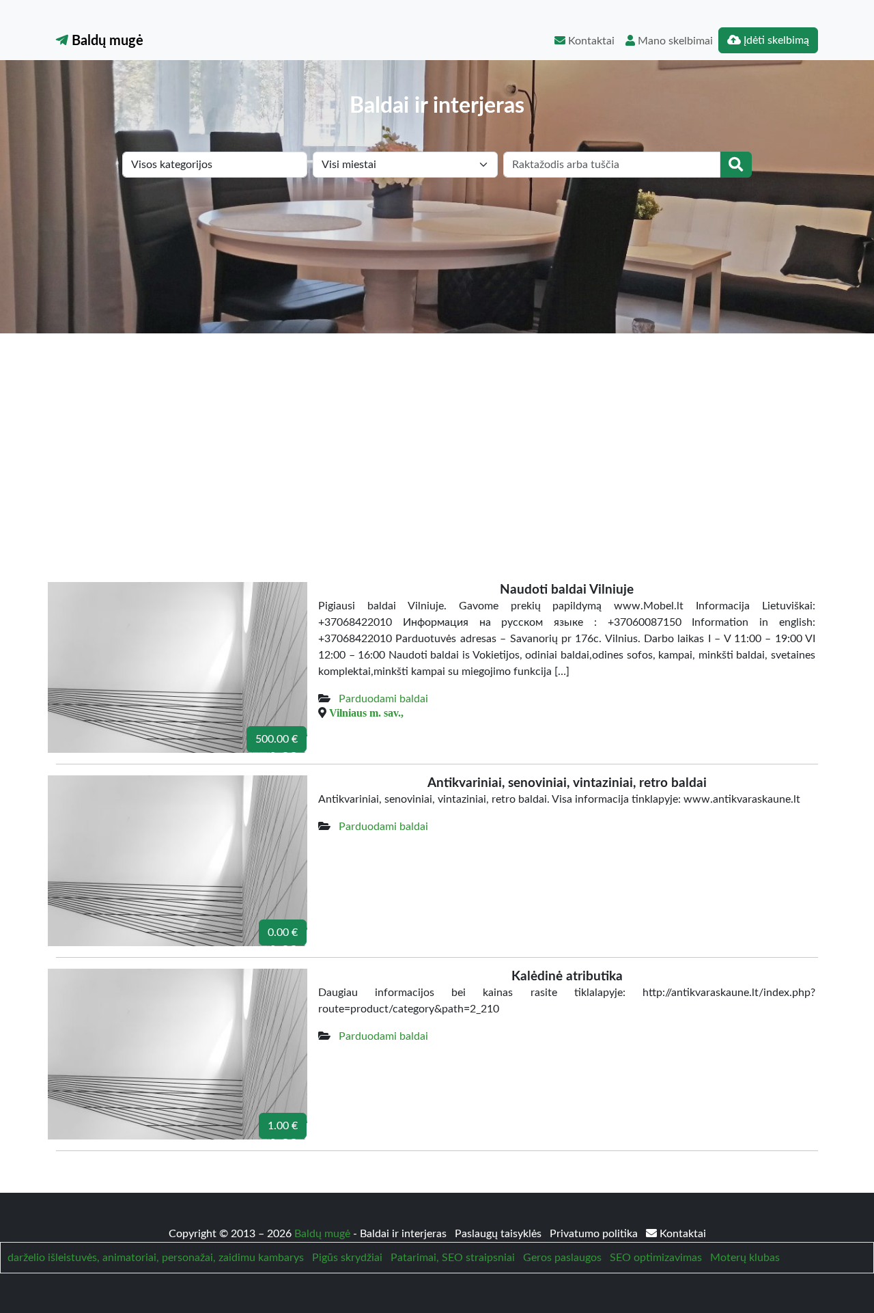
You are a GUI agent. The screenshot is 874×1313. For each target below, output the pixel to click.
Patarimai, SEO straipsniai (453, 1257)
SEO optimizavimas (656, 1257)
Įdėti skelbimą (775, 40)
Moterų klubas (745, 1257)
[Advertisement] (437, 435)
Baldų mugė (105, 41)
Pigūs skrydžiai (347, 1257)
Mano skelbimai (674, 41)
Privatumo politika (595, 1233)
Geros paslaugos (562, 1257)
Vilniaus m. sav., (366, 712)
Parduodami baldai (383, 698)
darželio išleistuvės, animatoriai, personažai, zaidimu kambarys (156, 1257)
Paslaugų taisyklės (499, 1233)
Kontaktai (590, 41)
